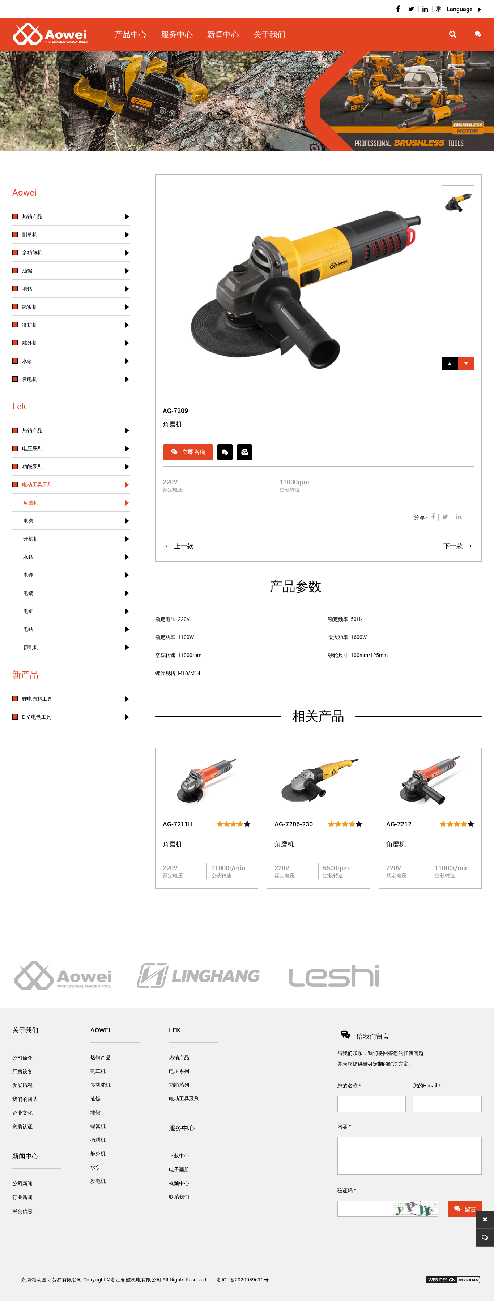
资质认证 (22, 1126)
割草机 (98, 1071)
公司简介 (22, 1057)
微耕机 (98, 1139)
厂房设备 (22, 1071)
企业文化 (22, 1112)
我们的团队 (25, 1098)
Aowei (100, 1030)
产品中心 (130, 34)
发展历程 (22, 1085)
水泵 (95, 1167)
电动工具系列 (184, 1098)
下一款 (457, 546)
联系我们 (179, 1196)
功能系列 (179, 1084)
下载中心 (179, 1155)
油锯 (95, 1098)
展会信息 (22, 1210)
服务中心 (182, 1128)
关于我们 (269, 34)
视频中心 (179, 1183)
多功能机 (100, 1084)
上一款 (179, 546)
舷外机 (98, 1153)
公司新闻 (22, 1183)
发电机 (98, 1180)
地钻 (95, 1112)
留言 (465, 1209)
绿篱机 (98, 1125)
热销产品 (100, 1057)
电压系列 (179, 1071)
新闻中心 (25, 1155)
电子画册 (179, 1169)
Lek (174, 1030)
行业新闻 (22, 1197)
